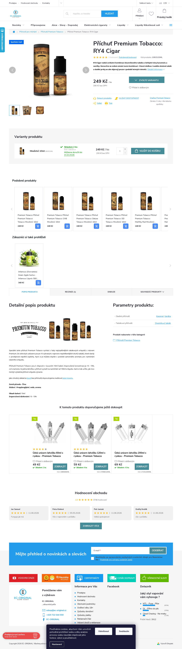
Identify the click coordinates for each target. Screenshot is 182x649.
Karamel (159, 316)
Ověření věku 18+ (85, 607)
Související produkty (151, 292)
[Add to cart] (38, 226)
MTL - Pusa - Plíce (151, 603)
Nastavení (57, 644)
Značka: (160, 98)
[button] (11, 209)
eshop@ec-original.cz (56, 610)
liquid (29, 378)
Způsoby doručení (85, 611)
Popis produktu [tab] (30, 292)
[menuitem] (18, 25)
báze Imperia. (67, 378)
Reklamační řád (84, 619)
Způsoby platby (84, 615)
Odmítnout (103, 631)
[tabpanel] (50, 444)
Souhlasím (124, 631)
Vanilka (167, 316)
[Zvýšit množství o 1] (125, 149)
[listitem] (28, 209)
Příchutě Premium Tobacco (128, 340)
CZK (165, 3)
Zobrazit (60, 466)
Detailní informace (154, 69)
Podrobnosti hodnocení (127, 57)
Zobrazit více (91, 525)
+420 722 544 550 (55, 615)
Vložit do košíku (149, 150)
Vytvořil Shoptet (167, 643)
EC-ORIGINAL (52, 619)
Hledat (109, 13)
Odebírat (157, 550)
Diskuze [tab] (111, 292)
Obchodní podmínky (86, 604)
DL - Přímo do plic (151, 608)
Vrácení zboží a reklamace (88, 622)
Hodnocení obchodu (29, 3)
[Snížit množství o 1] (125, 153)
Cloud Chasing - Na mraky (154, 613)
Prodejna (12, 3)
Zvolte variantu (149, 80)
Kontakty (46, 3)
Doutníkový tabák (163, 323)
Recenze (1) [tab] (70, 292)
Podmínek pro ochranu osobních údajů (116, 559)
